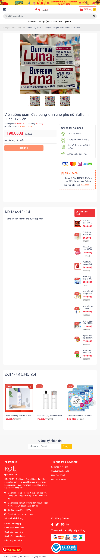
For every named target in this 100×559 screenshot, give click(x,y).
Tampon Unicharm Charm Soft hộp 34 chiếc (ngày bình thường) (80, 416)
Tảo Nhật (32, 21)
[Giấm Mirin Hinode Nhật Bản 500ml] (77, 236)
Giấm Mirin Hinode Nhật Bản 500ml (87, 234)
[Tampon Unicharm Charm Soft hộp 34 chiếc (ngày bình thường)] (81, 398)
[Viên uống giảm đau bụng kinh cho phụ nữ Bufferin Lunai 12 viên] (50, 64)
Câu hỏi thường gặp (12, 523)
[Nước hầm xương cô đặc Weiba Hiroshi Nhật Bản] (77, 266)
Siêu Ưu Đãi (71, 173)
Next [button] (77, 64)
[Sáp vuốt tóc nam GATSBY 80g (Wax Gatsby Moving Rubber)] (77, 251)
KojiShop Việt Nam (59, 467)
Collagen (42, 21)
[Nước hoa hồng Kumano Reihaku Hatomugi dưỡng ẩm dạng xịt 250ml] (19, 398)
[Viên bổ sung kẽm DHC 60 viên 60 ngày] (77, 325)
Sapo (44, 556)
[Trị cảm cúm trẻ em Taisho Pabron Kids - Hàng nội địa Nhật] (77, 340)
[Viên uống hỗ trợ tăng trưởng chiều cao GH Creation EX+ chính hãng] (77, 310)
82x (60, 21)
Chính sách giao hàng (13, 532)
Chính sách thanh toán (14, 528)
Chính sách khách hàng (14, 536)
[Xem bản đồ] (32, 506)
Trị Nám (67, 21)
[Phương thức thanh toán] (76, 164)
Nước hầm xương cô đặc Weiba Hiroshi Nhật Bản (88, 265)
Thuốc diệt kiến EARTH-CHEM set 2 (87, 352)
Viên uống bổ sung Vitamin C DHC (88, 293)
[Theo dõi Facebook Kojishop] (52, 524)
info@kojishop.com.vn (23, 514)
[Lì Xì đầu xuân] (50, 2)
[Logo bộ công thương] (64, 548)
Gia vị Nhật (52, 21)
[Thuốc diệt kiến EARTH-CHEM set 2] (77, 354)
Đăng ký (67, 446)
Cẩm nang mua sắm (13, 540)
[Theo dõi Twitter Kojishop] (57, 524)
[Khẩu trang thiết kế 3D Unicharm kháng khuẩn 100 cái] (77, 281)
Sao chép (85, 185)
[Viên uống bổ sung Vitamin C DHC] (77, 295)
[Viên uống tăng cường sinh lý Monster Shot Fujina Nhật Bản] (77, 223)
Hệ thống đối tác (58, 475)
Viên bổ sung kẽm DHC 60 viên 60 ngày (88, 323)
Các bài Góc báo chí (60, 471)
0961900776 (25, 510)
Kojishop (26, 556)
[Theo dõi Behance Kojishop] (62, 524)
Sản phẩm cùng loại (20, 375)
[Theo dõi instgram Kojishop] (68, 524)
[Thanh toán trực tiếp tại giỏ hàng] (68, 537)
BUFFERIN (19, 124)
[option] (50, 64)
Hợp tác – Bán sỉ (58, 479)
